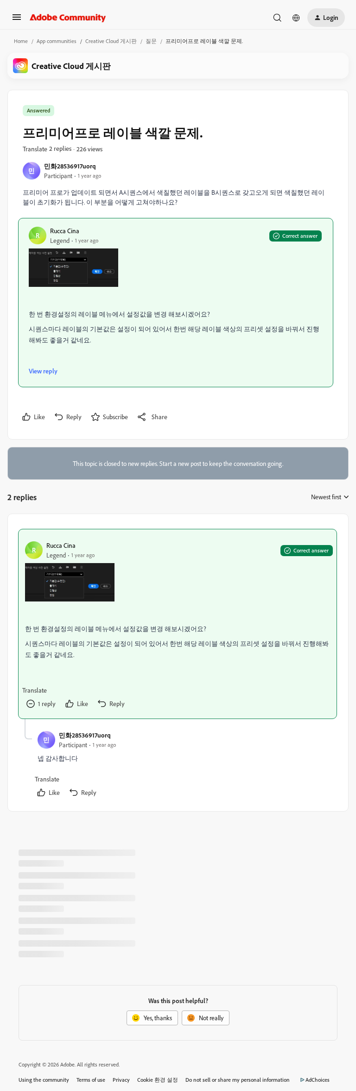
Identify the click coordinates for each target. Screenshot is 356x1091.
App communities (56, 40)
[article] (177, 624)
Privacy (121, 1079)
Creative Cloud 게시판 (111, 40)
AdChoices (317, 1079)
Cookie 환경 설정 (157, 1079)
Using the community (44, 1079)
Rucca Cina (64, 231)
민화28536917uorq (70, 166)
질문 (151, 40)
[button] (16, 20)
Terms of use (90, 1079)
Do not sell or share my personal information (237, 1079)
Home (21, 40)
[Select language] (296, 17)
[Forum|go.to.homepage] (68, 17)
